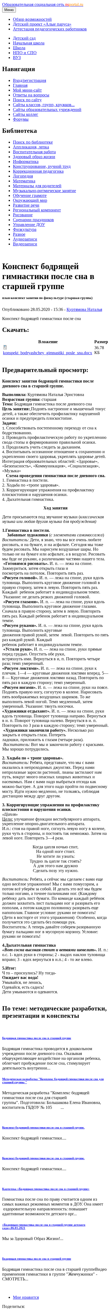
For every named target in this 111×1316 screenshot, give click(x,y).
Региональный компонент (37, 210)
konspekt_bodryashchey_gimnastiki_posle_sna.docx (47, 352)
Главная (20, 85)
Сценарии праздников (33, 219)
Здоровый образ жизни (34, 156)
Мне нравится (26, 1297)
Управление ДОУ (29, 224)
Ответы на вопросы (31, 95)
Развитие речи (26, 205)
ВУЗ (17, 57)
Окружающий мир (30, 200)
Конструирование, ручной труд (42, 166)
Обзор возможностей (32, 19)
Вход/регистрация (29, 80)
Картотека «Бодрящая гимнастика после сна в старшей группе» (45, 1188)
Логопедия (23, 176)
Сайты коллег (25, 114)
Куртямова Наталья (84, 309)
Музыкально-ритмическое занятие (44, 190)
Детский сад (24, 38)
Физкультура (24, 229)
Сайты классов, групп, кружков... (44, 104)
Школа (19, 48)
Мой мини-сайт (27, 90)
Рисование (23, 215)
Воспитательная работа (34, 152)
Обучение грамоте (30, 195)
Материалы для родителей (37, 185)
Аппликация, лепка (31, 147)
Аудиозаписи (25, 239)
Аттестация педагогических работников (50, 29)
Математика (24, 181)
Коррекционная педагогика (38, 171)
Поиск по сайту (27, 100)
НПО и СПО (25, 52)
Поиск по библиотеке (33, 142)
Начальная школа (28, 43)
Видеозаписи (25, 244)
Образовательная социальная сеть (42, 4)
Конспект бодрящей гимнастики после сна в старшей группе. (43, 1127)
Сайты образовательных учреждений (47, 109)
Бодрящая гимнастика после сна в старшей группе (36, 1038)
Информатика (26, 161)
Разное (19, 234)
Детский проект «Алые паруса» (42, 24)
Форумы (21, 119)
